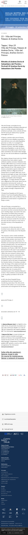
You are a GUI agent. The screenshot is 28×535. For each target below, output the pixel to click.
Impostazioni (16, 532)
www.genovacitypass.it (7, 346)
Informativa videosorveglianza (15, 525)
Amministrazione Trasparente (7, 523)
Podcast (3, 504)
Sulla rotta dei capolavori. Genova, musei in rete (12, 355)
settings (20, 530)
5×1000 (2, 488)
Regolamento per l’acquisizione (8, 479)
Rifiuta (10, 532)
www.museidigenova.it (20, 331)
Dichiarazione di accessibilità (7, 521)
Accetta (4, 532)
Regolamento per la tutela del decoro (10, 477)
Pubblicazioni (4, 500)
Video (2, 502)
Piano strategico (4, 476)
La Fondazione (4, 472)
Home (2, 6)
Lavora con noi (18, 523)
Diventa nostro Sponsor (6, 495)
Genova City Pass (7, 334)
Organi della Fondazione (6, 474)
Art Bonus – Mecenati (6, 491)
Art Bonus (3, 490)
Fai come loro (4, 493)
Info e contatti (4, 483)
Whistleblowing (4, 525)
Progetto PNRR (4, 481)
